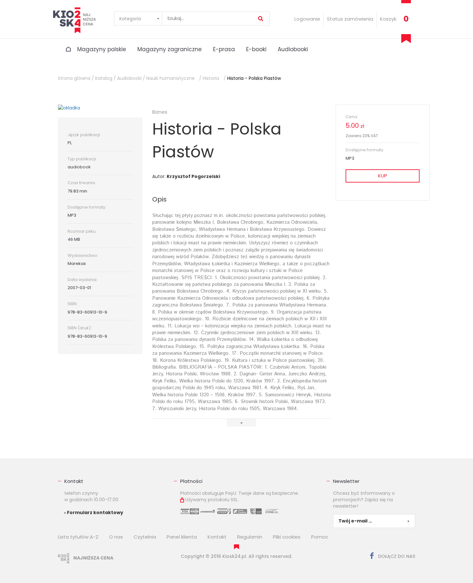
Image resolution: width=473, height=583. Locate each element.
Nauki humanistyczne (170, 78)
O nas (116, 536)
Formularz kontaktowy (94, 512)
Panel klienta (182, 536)
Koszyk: (388, 18)
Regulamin (249, 536)
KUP (382, 175)
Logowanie (307, 18)
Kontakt (73, 481)
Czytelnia (145, 536)
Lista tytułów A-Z (78, 536)
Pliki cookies (287, 536)
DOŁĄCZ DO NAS (396, 556)
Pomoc (319, 536)
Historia (211, 78)
